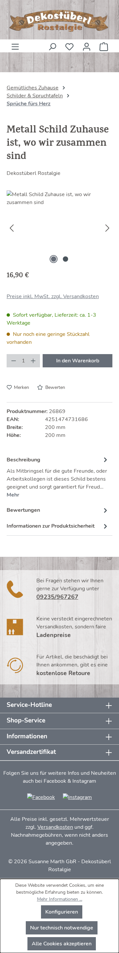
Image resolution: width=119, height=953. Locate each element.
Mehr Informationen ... (59, 899)
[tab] (58, 476)
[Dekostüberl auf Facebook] (41, 797)
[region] (59, 227)
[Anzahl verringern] (13, 360)
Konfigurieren (61, 912)
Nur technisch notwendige (61, 927)
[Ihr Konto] (86, 44)
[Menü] (15, 44)
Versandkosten (55, 827)
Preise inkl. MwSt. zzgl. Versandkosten (53, 296)
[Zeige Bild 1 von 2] (53, 259)
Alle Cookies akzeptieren (62, 943)
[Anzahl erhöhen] (33, 360)
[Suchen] (52, 44)
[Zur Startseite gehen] (59, 21)
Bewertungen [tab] (23, 510)
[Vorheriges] (12, 227)
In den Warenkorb (77, 360)
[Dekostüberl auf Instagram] (77, 797)
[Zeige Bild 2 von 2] (65, 259)
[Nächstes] (107, 227)
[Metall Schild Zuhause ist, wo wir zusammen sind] (59, 227)
